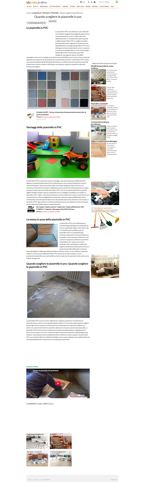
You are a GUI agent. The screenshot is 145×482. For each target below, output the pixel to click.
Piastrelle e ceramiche (34, 452)
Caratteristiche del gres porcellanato (58, 453)
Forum (83, 2)
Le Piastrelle (54, 13)
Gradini (53, 434)
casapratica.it (36, 13)
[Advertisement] (46, 10)
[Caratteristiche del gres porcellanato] (61, 458)
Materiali (95, 6)
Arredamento (44, 6)
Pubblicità (114, 479)
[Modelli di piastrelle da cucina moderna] (99, 76)
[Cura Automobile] (105, 193)
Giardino (65, 6)
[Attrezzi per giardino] (105, 218)
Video (112, 6)
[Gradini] (61, 441)
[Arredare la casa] (105, 266)
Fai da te (35, 6)
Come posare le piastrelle (35, 434)
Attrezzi (72, 6)
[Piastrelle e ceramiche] (37, 458)
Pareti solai (80, 6)
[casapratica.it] (36, 2)
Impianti (88, 6)
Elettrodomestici (55, 6)
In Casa (29, 6)
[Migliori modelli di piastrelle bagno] (99, 149)
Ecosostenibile (104, 6)
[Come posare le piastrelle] (37, 441)
